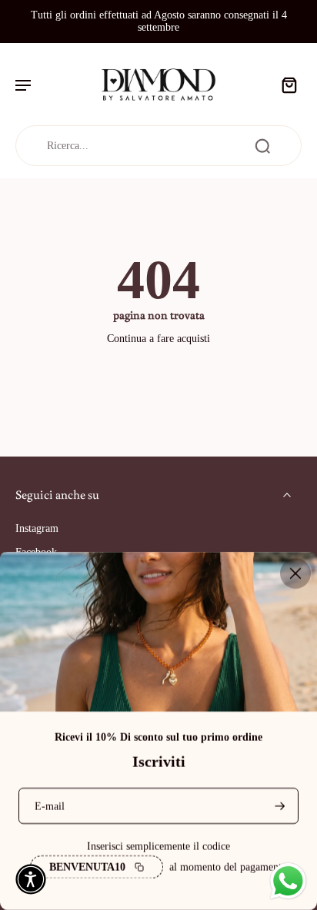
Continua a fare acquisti (158, 338)
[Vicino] (295, 573)
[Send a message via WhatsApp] (288, 881)
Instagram (36, 528)
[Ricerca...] (262, 146)
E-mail (50, 806)
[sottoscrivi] (278, 806)
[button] (30, 879)
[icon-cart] (285, 84)
